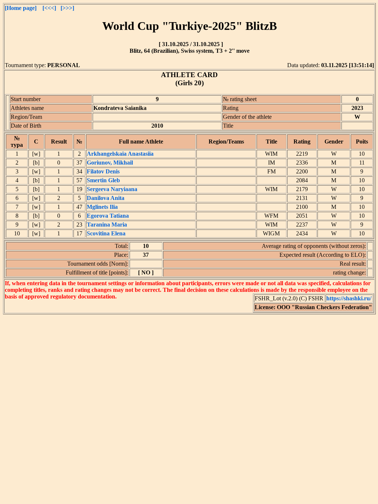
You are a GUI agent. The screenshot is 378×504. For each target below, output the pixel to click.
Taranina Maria (107, 224)
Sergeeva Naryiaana (112, 189)
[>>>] (67, 8)
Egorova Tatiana (108, 216)
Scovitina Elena (106, 233)
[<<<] (49, 8)
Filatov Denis (103, 171)
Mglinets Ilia (102, 207)
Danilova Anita (105, 198)
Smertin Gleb (103, 180)
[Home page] (21, 8)
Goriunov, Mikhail (110, 162)
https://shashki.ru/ (348, 298)
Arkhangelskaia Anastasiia (120, 154)
